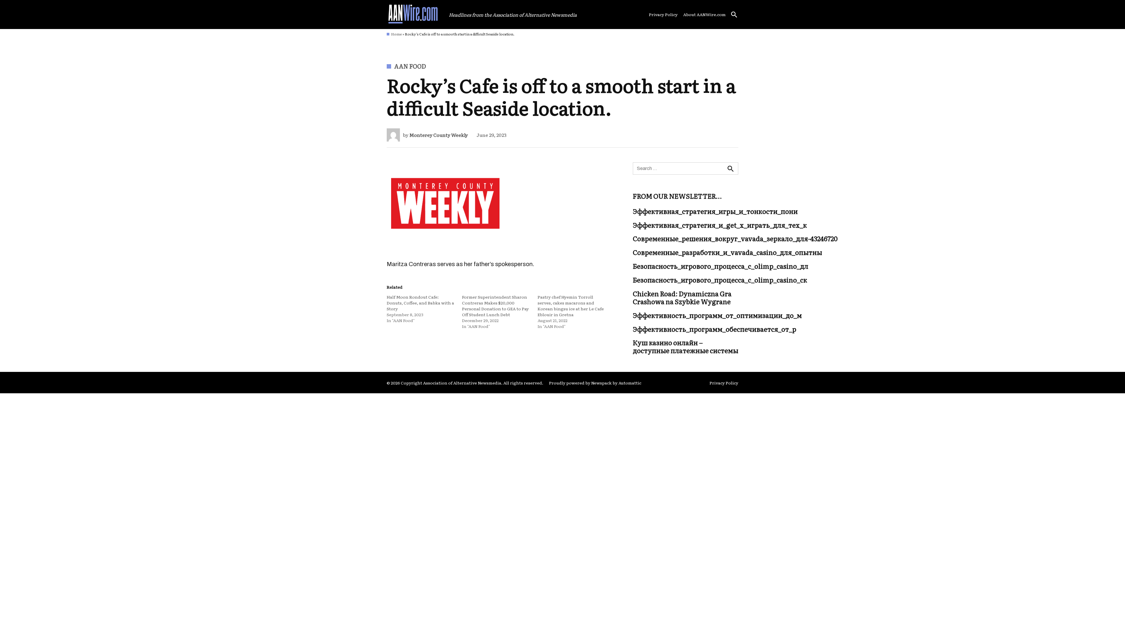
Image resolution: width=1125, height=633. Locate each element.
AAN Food (410, 66)
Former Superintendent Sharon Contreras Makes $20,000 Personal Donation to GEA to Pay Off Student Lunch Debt (495, 305)
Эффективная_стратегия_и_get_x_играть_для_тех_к (720, 225)
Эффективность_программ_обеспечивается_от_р (714, 329)
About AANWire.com (704, 14)
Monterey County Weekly (438, 134)
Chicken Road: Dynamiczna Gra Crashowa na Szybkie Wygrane (682, 297)
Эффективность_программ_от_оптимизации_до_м (717, 315)
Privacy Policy (663, 14)
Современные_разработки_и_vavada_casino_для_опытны (727, 252)
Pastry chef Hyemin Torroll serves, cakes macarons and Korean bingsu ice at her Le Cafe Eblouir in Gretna (571, 305)
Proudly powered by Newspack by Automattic (595, 383)
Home (396, 34)
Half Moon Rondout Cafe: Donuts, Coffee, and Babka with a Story (420, 303)
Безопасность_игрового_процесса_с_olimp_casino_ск (720, 280)
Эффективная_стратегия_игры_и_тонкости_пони (715, 211)
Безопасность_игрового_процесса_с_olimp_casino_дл (720, 266)
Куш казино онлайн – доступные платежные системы (685, 346)
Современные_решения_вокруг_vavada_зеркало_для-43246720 (735, 239)
